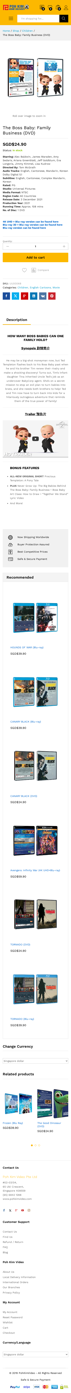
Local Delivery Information (19, 1277)
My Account (10, 1312)
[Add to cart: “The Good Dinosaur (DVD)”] (44, 1117)
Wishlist (8, 1322)
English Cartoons (40, 287)
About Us (8, 1271)
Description (16, 320)
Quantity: (7, 241)
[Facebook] (4, 1211)
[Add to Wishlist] (25, 270)
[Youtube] (22, 1211)
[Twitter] (10, 1211)
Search (63, 18)
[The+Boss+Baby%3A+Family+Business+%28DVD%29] (15, 296)
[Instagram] (29, 1210)
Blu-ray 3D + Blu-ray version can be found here (32, 224)
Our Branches (11, 1287)
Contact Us (10, 1231)
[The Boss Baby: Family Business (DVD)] (6, 296)
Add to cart (35, 257)
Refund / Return (13, 1242)
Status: (7, 150)
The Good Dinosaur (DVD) (49, 1125)
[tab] (17, 321)
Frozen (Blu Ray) (13, 1123)
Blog (5, 1252)
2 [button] (35, 1145)
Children (22, 287)
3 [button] (39, 1145)
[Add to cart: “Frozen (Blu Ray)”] (9, 1117)
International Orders (15, 1282)
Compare (43, 270)
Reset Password (13, 1317)
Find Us (7, 1236)
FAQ (5, 1247)
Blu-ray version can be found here (24, 227)
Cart (5, 1327)
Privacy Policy (11, 1292)
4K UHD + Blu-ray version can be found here (30, 221)
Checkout (9, 1332)
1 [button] (32, 1145)
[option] (18, 1111)
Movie (56, 287)
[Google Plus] (16, 1211)
